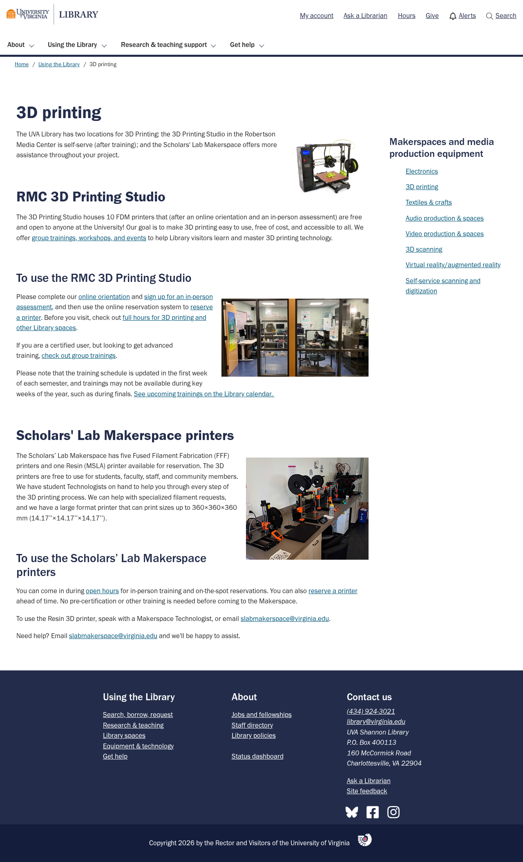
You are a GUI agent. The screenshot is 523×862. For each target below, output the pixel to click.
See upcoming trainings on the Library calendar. (204, 394)
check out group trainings (79, 355)
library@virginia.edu (376, 721)
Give (432, 15)
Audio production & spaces (445, 218)
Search (506, 15)
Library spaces (124, 735)
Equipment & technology (138, 746)
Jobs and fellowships (262, 714)
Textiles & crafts (429, 202)
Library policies (254, 735)
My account (316, 15)
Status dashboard (258, 756)
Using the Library (72, 44)
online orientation (104, 297)
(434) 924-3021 (371, 711)
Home (22, 64)
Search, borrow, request (138, 714)
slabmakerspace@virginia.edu (285, 618)
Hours (407, 15)
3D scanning (424, 249)
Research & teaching (133, 725)
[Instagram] (395, 810)
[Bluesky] (354, 810)
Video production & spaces (445, 234)
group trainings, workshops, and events (89, 238)
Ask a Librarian (365, 15)
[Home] (52, 14)
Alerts (467, 15)
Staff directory (252, 725)
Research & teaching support (164, 44)
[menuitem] (316, 16)
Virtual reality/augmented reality (453, 265)
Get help (242, 44)
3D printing (422, 187)
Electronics (422, 171)
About (16, 44)
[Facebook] (375, 810)
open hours (102, 591)
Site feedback (367, 791)
